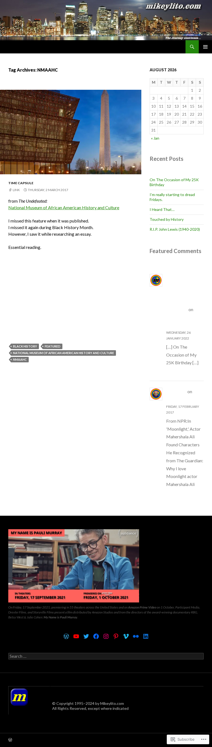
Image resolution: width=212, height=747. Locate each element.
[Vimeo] (126, 636)
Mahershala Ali (182, 399)
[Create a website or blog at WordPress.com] (10, 740)
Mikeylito (176, 391)
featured (52, 346)
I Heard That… (162, 209)
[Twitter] (86, 636)
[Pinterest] (116, 636)
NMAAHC (20, 359)
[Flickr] (135, 636)
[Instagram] (106, 636)
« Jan (155, 138)
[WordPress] (66, 636)
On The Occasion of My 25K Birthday (183, 317)
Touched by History (167, 219)
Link (16, 190)
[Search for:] (106, 656)
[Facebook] (96, 636)
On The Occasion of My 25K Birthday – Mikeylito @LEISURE (184, 293)
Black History (25, 346)
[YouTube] (76, 636)
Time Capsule (20, 183)
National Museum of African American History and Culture (63, 207)
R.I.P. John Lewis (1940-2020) (175, 229)
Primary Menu (205, 46)
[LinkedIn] (145, 636)
